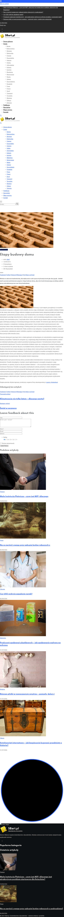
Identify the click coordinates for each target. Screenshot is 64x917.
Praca (8, 86)
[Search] (1, 116)
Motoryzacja (10, 74)
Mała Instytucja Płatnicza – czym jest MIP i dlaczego (24, 496)
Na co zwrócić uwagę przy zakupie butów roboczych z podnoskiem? (23, 12)
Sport (8, 91)
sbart (8, 259)
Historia (9, 60)
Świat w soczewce (8, 408)
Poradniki (9, 84)
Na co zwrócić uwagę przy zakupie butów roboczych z (25, 545)
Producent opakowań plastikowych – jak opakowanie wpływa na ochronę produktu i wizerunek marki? (32, 17)
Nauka (8, 77)
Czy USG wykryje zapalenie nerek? (13, 14)
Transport (9, 93)
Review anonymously (8, 443)
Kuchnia (9, 70)
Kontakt (5, 112)
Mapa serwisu (7, 110)
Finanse (9, 55)
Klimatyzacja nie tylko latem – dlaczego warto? (22, 399)
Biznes (8, 46)
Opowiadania (11, 81)
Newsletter (6, 107)
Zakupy (9, 100)
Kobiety (9, 67)
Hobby (9, 62)
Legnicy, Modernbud (52, 382)
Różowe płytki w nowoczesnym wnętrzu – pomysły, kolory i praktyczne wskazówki (27, 19)
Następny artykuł (5, 403)
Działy (5, 44)
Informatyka (10, 65)
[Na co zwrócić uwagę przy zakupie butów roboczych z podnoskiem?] (8, 901)
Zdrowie (9, 102)
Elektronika (10, 53)
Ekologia (9, 51)
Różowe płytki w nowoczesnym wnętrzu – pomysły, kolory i (27, 694)
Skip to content (4, 4)
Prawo (8, 88)
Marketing (10, 72)
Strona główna (8, 41)
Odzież (9, 79)
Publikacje (6, 105)
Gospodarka (10, 58)
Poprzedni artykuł (5, 394)
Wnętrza (9, 98)
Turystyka (9, 95)
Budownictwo (10, 48)
